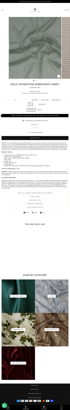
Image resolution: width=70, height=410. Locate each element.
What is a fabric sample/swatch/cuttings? (35, 193)
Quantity (34, 124)
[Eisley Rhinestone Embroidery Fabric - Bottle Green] (15, 265)
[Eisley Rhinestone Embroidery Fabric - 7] (26, 265)
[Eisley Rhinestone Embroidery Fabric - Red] (9, 265)
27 (15, 100)
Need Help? (34, 389)
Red (21, 100)
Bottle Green (45, 100)
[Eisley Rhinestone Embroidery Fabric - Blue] (5, 265)
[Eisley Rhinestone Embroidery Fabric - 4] (3, 265)
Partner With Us (34, 393)
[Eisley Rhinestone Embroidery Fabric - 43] (24, 265)
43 (30, 104)
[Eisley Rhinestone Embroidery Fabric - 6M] (19, 265)
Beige (26, 100)
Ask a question (35, 200)
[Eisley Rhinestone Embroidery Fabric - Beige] (11, 265)
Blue (10, 100)
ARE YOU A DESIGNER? (35, 203)
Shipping (34, 93)
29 (25, 104)
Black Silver (42, 104)
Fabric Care (35, 196)
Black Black (35, 100)
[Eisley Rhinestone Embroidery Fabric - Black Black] (13, 265)
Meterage (31, 109)
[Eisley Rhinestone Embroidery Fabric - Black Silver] (14, 267)
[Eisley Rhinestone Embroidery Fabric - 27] (7, 265)
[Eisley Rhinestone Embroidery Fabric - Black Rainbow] (17, 265)
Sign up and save (34, 397)
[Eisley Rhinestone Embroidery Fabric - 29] (21, 265)
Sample (39, 109)
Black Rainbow (56, 100)
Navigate (34, 385)
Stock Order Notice (35, 207)
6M (64, 100)
